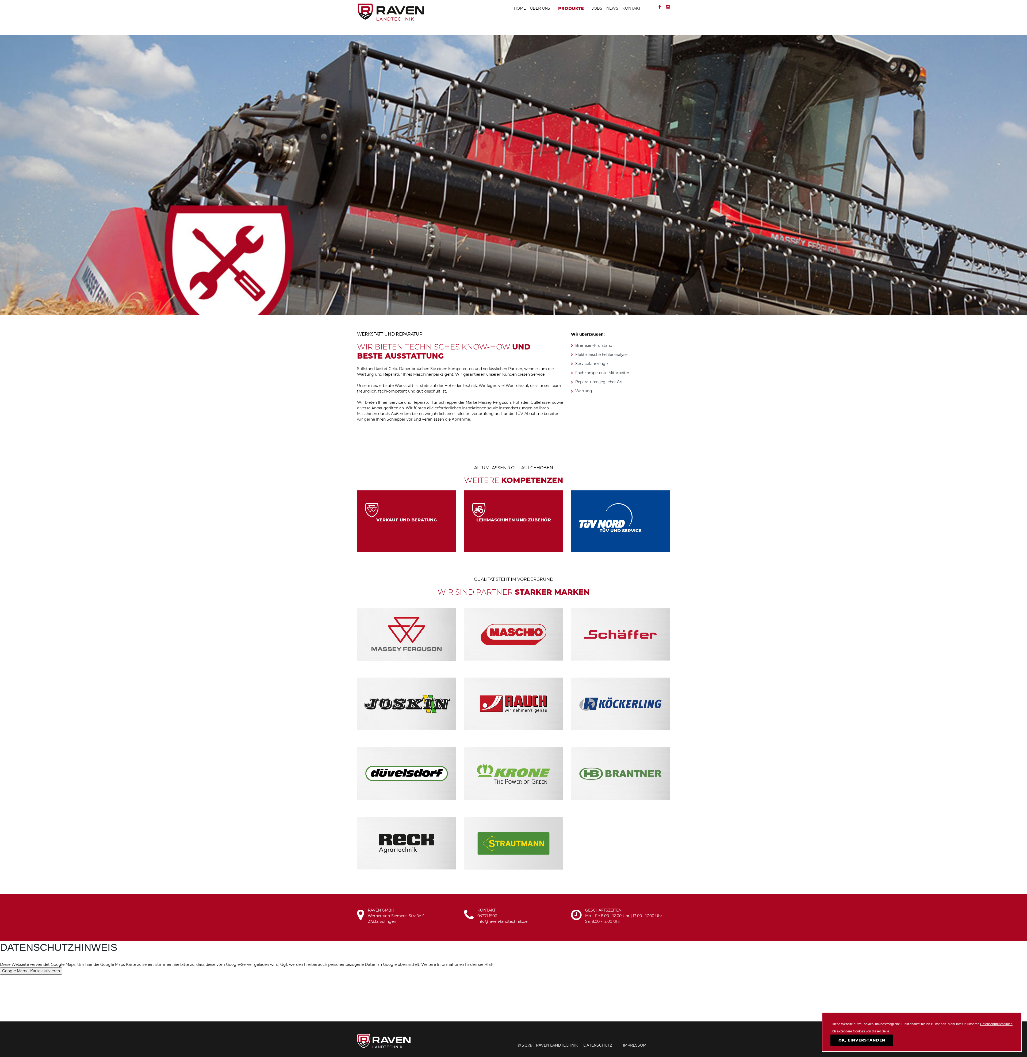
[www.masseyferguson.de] (406, 634)
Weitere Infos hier (406, 528)
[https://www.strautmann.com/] (513, 842)
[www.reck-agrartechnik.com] (406, 842)
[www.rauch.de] (513, 703)
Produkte (571, 8)
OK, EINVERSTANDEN (861, 1040)
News (612, 8)
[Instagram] (668, 7)
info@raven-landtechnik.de (502, 921)
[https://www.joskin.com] (406, 703)
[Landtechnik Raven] (390, 12)
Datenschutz (597, 1045)
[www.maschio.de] (513, 634)
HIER (488, 964)
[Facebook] (659, 7)
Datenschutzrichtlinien (996, 1024)
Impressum (634, 1045)
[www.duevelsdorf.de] (406, 773)
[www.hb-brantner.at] (620, 773)
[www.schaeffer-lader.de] (620, 634)
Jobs (597, 8)
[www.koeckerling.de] (620, 703)
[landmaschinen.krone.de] (513, 773)
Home (520, 8)
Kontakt (631, 8)
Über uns (540, 8)
